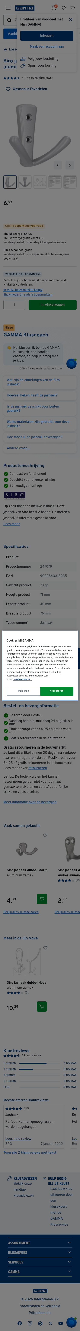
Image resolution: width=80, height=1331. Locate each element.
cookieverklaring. (22, 679)
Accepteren (57, 691)
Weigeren (23, 691)
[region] (40, 665)
